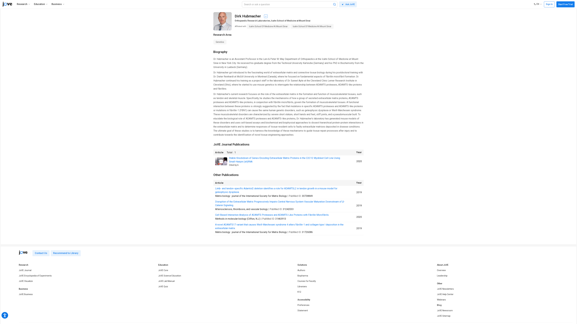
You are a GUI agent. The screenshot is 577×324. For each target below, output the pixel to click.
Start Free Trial (565, 4)
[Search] (334, 4)
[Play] (221, 161)
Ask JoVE (350, 4)
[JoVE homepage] (23, 252)
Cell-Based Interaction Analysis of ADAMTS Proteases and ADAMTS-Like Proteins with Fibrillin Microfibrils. (272, 214)
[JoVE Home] (7, 4)
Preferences (303, 305)
